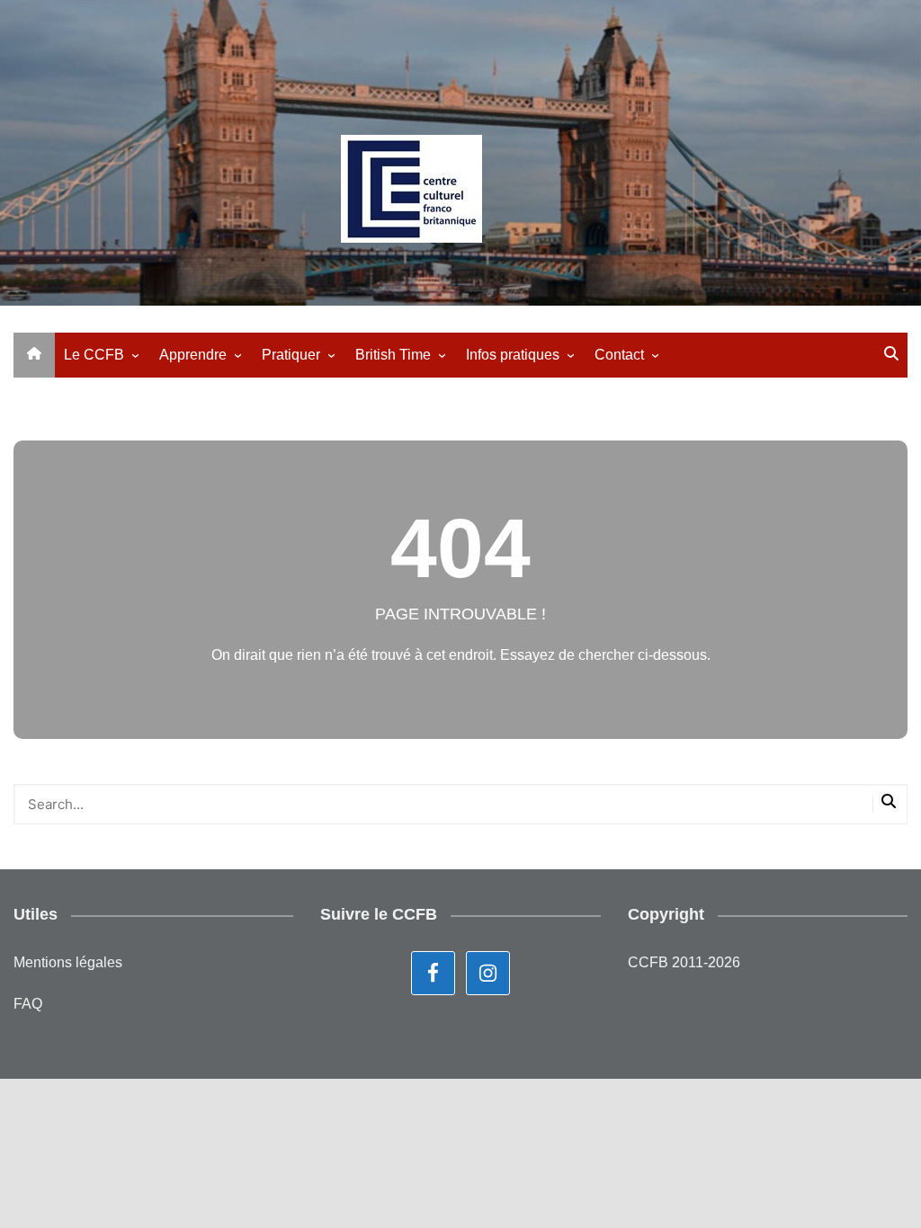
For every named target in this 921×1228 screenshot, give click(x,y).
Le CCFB (94, 354)
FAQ (27, 1003)
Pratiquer (291, 354)
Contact (619, 354)
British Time (393, 354)
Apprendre (193, 354)
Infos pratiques (512, 354)
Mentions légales (67, 962)
